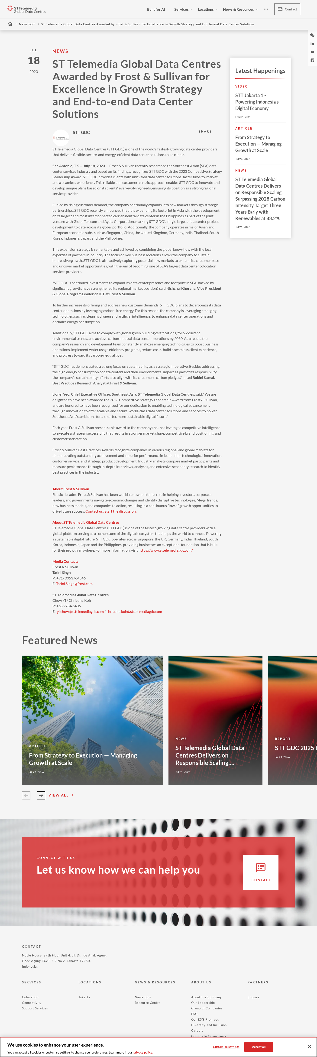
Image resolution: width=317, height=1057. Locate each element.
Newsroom (27, 24)
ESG (194, 1014)
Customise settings (226, 1046)
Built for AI (156, 9)
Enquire (253, 997)
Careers (197, 1030)
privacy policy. (143, 1052)
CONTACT (31, 946)
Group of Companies (207, 1008)
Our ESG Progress (205, 1019)
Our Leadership (203, 1003)
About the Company (206, 997)
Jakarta (84, 997)
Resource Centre (148, 1003)
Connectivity (32, 1003)
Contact (291, 9)
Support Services (35, 1008)
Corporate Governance (208, 1036)
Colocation (30, 997)
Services (181, 9)
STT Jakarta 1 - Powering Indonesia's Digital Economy (257, 101)
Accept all (259, 1046)
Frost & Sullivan (121, 165)
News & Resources (238, 9)
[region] (158, 1047)
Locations (206, 9)
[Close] (309, 1046)
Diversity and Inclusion (209, 1025)
